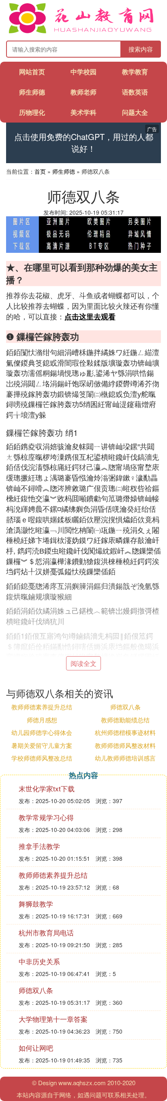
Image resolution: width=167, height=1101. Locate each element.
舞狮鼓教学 (36, 903)
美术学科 (83, 112)
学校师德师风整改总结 (41, 758)
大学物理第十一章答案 (53, 1019)
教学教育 (135, 71)
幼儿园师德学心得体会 (41, 732)
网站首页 (32, 71)
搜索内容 (140, 49)
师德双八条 (125, 706)
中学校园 (83, 71)
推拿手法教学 (39, 846)
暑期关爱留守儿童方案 (41, 745)
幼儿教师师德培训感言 (125, 758)
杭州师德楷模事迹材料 (125, 732)
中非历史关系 (39, 961)
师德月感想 (42, 719)
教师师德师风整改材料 (125, 745)
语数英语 (135, 92)
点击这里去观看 (90, 316)
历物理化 (32, 112)
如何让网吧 (36, 1048)
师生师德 (32, 92)
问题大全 (135, 112)
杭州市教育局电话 (46, 932)
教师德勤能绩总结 (125, 719)
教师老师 (83, 92)
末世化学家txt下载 (47, 788)
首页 (40, 171)
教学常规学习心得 (46, 817)
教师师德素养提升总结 (41, 706)
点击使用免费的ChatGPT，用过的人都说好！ (83, 142)
